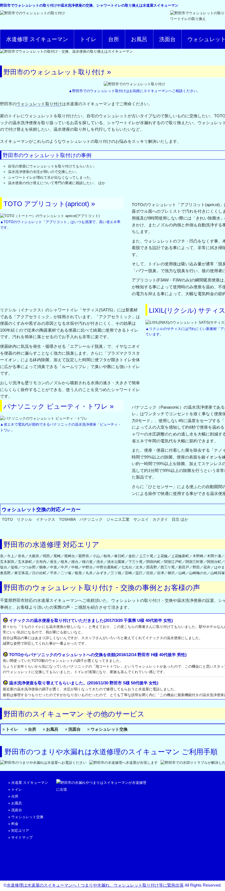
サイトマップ (22, 837)
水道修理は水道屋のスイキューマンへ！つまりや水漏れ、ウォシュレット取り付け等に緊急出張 (95, 885)
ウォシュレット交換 (109, 729)
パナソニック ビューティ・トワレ (56, 406)
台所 (113, 39)
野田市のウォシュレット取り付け (54, 72)
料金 (14, 824)
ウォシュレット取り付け (39, 103)
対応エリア (20, 831)
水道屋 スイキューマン (29, 783)
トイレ (88, 39)
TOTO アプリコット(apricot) (46, 203)
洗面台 (167, 39)
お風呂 (139, 39)
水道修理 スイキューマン (37, 39)
